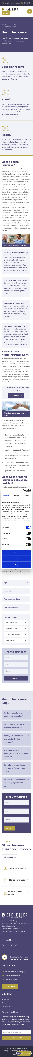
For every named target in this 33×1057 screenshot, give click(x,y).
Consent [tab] (6, 495)
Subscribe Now (16, 1038)
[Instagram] (15, 945)
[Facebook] (7, 945)
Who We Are (6, 1003)
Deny (16, 565)
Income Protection (12, 640)
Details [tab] (16, 495)
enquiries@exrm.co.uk (12, 3)
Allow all (16, 553)
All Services (5, 999)
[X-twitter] (11, 945)
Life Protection (11, 622)
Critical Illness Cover (13, 634)
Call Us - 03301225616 (19, 960)
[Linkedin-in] (3, 945)
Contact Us (6, 1006)
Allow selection (16, 559)
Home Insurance (11, 628)
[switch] (28, 533)
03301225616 (27, 3)
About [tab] (27, 495)
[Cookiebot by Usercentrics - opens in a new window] (23, 490)
